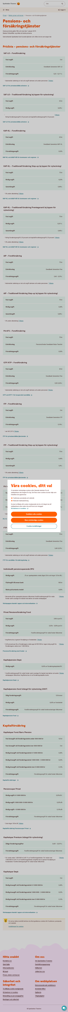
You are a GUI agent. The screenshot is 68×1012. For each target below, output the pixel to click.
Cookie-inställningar (34, 526)
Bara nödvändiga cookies (34, 520)
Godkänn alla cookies (34, 514)
